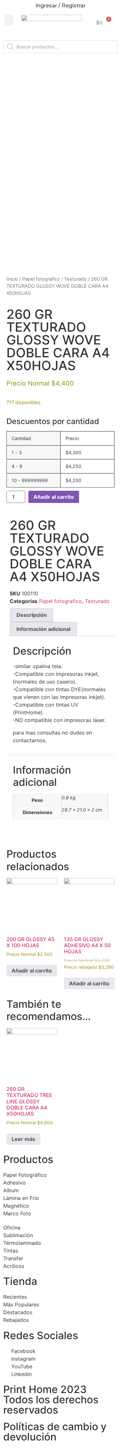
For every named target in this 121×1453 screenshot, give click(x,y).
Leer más (23, 1139)
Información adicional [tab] (43, 629)
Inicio (12, 279)
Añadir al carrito (54, 497)
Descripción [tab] (31, 615)
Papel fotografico (41, 279)
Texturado (75, 279)
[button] (9, 20)
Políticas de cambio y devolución (54, 1431)
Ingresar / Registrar (60, 6)
